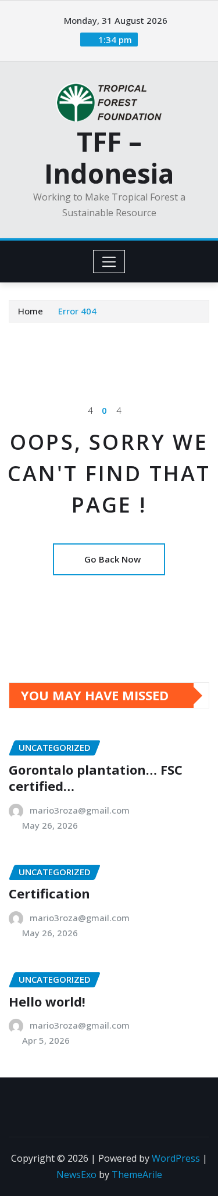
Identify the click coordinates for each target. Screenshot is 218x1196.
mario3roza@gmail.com (80, 810)
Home (30, 311)
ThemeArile (137, 1174)
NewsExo (76, 1174)
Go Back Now (112, 559)
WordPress (176, 1158)
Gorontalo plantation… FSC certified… (96, 778)
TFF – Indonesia (109, 157)
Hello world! (47, 1001)
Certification (49, 893)
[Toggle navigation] (109, 261)
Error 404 (77, 311)
